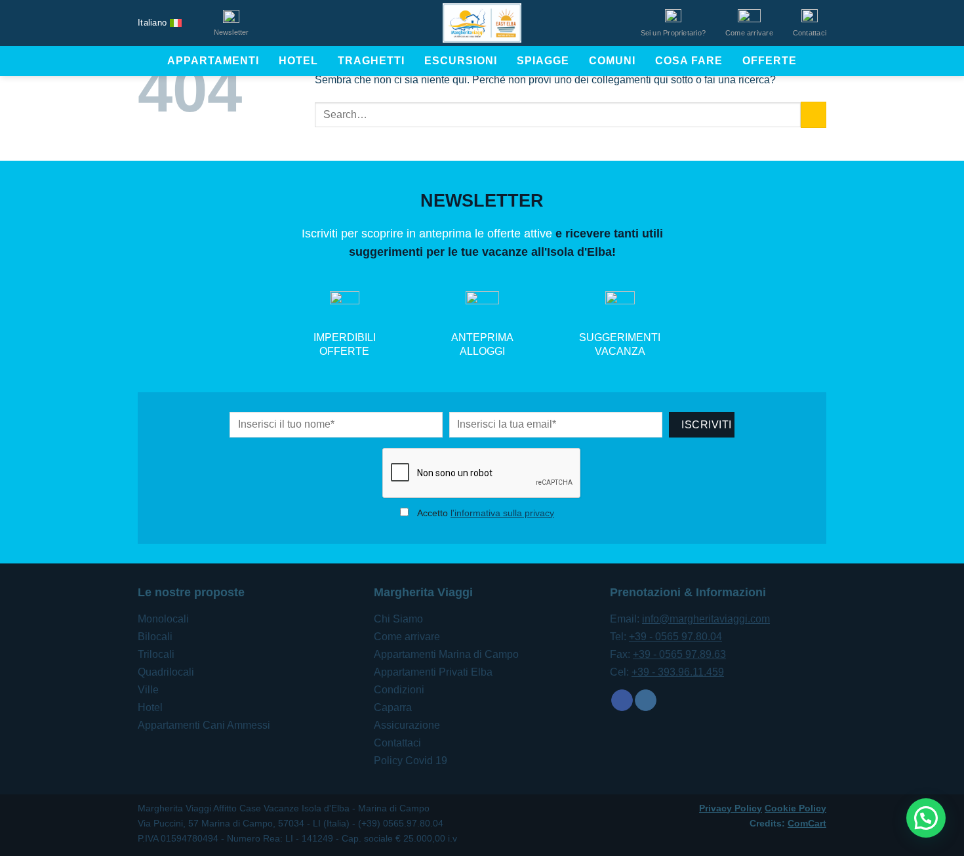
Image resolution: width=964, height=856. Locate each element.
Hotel (298, 60)
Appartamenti (213, 60)
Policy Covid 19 (410, 760)
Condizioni (399, 689)
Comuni (612, 60)
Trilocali (156, 654)
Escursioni (460, 60)
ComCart (807, 823)
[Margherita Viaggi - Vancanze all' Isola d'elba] (482, 23)
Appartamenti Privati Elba (433, 672)
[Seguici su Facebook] (622, 700)
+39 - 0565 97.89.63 (679, 654)
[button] (926, 818)
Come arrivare (407, 636)
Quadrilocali (166, 672)
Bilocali (155, 636)
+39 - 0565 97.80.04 (675, 636)
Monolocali (163, 618)
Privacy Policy (730, 808)
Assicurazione (407, 725)
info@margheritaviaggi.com (706, 618)
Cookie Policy (795, 808)
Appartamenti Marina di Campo (446, 654)
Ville (148, 689)
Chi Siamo (398, 618)
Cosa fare (689, 60)
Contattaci (397, 742)
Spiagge (543, 60)
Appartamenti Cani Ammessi (204, 725)
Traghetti (371, 60)
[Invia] (813, 114)
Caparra (393, 707)
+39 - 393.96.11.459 (678, 672)
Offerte (769, 60)
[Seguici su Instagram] (645, 700)
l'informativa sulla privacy (502, 513)
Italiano (152, 23)
